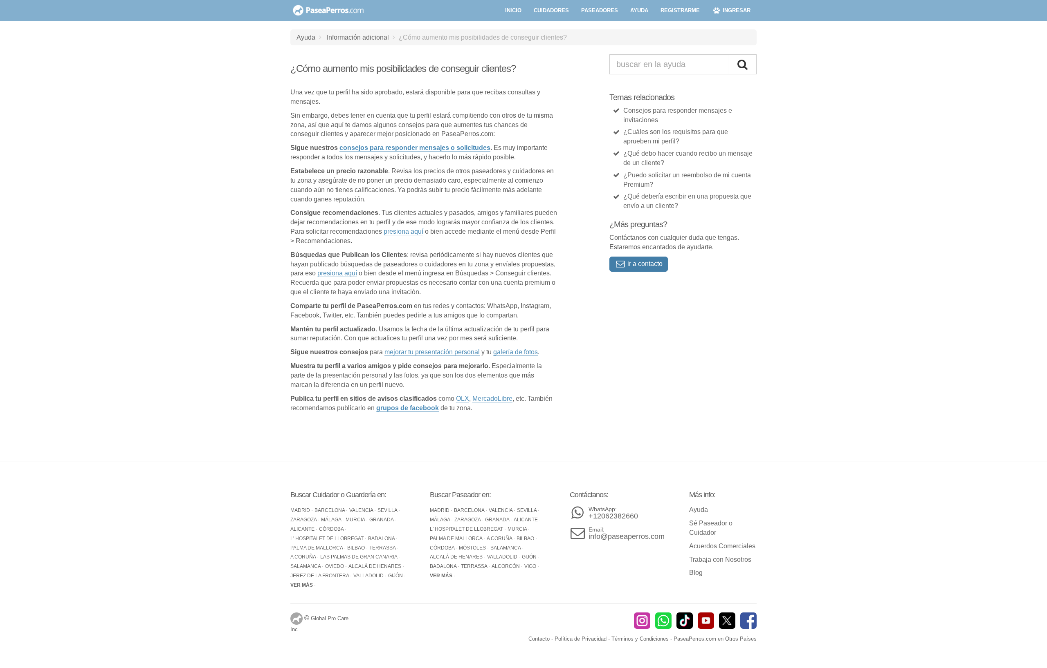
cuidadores (551, 10)
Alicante (303, 529)
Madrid (300, 510)
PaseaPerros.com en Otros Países (715, 639)
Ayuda (306, 37)
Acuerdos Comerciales (722, 546)
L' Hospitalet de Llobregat (327, 538)
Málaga (331, 520)
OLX (462, 398)
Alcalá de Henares (375, 566)
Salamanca (306, 566)
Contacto (539, 639)
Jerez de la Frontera (320, 576)
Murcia (356, 520)
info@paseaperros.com (627, 533)
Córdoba (332, 529)
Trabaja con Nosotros (720, 559)
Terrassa (383, 548)
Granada (382, 520)
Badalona (382, 538)
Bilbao (356, 548)
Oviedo (335, 566)
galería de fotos (515, 352)
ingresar (735, 10)
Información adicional (358, 37)
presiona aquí (403, 231)
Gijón (396, 576)
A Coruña (303, 557)
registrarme (680, 10)
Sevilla (387, 510)
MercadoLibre (492, 398)
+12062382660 (613, 513)
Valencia (361, 510)
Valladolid (369, 576)
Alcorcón (506, 566)
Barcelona (330, 510)
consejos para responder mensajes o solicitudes (414, 147)
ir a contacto (644, 263)
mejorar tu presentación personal (432, 352)
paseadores (599, 10)
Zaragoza (304, 520)
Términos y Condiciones (640, 639)
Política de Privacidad (581, 639)
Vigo (530, 566)
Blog (696, 572)
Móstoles (473, 548)
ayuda (639, 10)
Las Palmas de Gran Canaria (359, 557)
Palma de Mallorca (317, 548)
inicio (513, 10)
